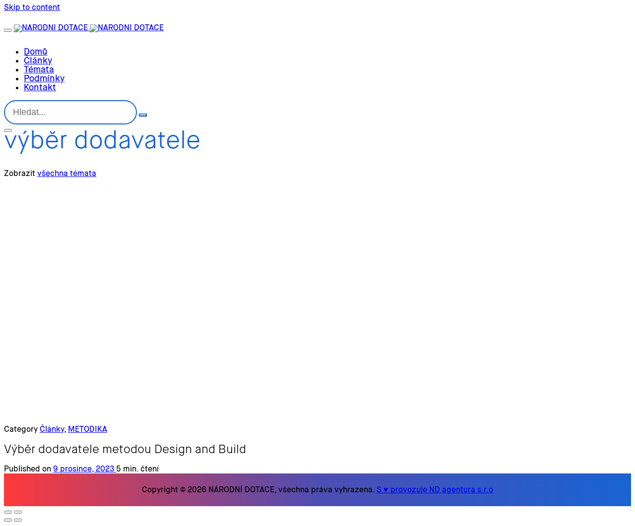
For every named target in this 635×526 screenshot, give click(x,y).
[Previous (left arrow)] (8, 520)
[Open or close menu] (8, 30)
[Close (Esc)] (8, 512)
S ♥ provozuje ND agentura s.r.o (435, 490)
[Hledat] (143, 115)
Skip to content (32, 8)
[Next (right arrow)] (18, 520)
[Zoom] (18, 512)
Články (52, 430)
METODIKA (87, 430)
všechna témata (66, 174)
